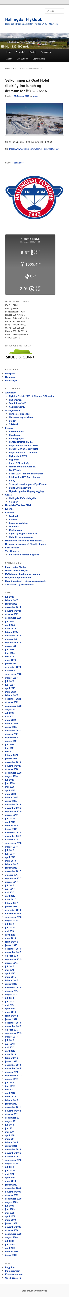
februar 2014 (11, 1015)
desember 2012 (13, 1064)
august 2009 (11, 1202)
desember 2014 (13, 987)
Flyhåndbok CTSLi (18, 456)
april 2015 (10, 973)
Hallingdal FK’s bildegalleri (23, 498)
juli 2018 (9, 850)
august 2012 (11, 1079)
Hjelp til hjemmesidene (21, 536)
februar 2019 (11, 825)
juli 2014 (9, 998)
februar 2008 (11, 1251)
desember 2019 (13, 804)
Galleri (9, 58)
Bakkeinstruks (16, 431)
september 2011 (13, 1117)
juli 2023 (9, 681)
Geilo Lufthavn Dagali (16, 570)
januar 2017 (11, 906)
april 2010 (10, 1177)
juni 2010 (10, 1170)
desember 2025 (13, 607)
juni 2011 (10, 1128)
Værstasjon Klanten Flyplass (24, 554)
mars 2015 (10, 976)
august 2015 (11, 962)
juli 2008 (9, 1241)
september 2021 (13, 737)
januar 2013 (11, 1061)
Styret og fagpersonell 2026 (23, 533)
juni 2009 (10, 1209)
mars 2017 (10, 899)
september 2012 (13, 1075)
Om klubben (22, 58)
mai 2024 (9, 656)
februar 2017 (11, 903)
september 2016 (13, 917)
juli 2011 (9, 1124)
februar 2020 (11, 797)
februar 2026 (11, 600)
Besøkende (46, 51)
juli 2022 (9, 712)
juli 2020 (9, 779)
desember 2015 (13, 948)
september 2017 (13, 878)
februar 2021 (11, 755)
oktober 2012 (11, 1072)
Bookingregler (16, 438)
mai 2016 (9, 931)
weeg (35, 95)
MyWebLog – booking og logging (26, 491)
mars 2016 (10, 938)
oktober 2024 (11, 638)
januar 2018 (11, 867)
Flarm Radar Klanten (15, 566)
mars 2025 (10, 628)
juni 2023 (10, 684)
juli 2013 (9, 1040)
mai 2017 (9, 892)
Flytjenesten (15, 399)
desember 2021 (13, 730)
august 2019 (11, 814)
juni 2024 (10, 653)
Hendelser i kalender (19, 413)
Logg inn (10, 1267)
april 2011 (10, 1135)
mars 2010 (10, 1181)
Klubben (9, 512)
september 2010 (13, 1160)
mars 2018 (10, 860)
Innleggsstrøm (12, 1270)
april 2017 (10, 895)
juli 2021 (9, 744)
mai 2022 (9, 716)
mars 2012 (10, 1096)
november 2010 (13, 1152)
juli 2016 (9, 924)
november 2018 (13, 836)
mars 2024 (10, 660)
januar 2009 (11, 1223)
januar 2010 (11, 1184)
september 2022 (13, 705)
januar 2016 (11, 945)
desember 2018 (13, 832)
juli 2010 (9, 1167)
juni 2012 (10, 1086)
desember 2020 (13, 762)
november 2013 (13, 1026)
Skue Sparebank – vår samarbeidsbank (25, 580)
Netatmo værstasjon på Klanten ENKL (24, 540)
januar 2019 (11, 829)
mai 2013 (9, 1047)
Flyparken (14, 459)
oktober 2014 (11, 991)
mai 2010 (9, 1174)
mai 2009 (9, 1212)
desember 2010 (13, 1149)
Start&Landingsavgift (20, 487)
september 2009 (13, 1198)
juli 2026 (9, 596)
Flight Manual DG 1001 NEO (23, 445)
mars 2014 (10, 1012)
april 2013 (10, 1050)
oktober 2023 (11, 670)
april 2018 (10, 857)
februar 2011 (11, 1142)
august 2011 (11, 1121)
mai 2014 (9, 1005)
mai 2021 (9, 751)
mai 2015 (9, 969)
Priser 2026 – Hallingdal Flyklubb (26, 473)
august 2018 (11, 846)
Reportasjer (11, 380)
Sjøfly (12, 480)
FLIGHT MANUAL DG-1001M (23, 448)
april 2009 (10, 1216)
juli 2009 (9, 1205)
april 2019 (10, 822)
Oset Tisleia (15, 470)
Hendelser (10, 376)
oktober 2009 (11, 1195)
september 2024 (13, 642)
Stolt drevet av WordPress (34, 1290)
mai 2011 (9, 1131)
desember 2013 (13, 1022)
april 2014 (10, 1008)
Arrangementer (13, 410)
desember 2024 (13, 635)
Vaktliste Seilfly (17, 406)
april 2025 (10, 624)
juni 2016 (10, 927)
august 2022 (11, 709)
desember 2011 (13, 1107)
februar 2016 (11, 941)
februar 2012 (11, 1100)
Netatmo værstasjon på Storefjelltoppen (25, 544)
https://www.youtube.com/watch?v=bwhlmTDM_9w (33, 148)
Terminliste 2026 (17, 403)
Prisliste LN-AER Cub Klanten (24, 477)
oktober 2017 (11, 874)
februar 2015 (11, 980)
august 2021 (11, 741)
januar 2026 (11, 603)
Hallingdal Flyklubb (24, 19)
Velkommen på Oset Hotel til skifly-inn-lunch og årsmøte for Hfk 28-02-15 (27, 85)
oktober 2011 (11, 1114)
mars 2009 (10, 1219)
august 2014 (11, 994)
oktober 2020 (11, 769)
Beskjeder (18, 162)
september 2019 (13, 811)
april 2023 (10, 688)
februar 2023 (11, 695)
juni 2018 (10, 853)
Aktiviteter (20, 51)
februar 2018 (11, 864)
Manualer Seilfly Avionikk (22, 466)
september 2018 (13, 843)
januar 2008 (11, 1255)
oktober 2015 (11, 955)
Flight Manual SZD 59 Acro (23, 452)
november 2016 (13, 913)
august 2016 (11, 920)
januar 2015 (11, 983)
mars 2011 (10, 1138)
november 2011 (13, 1110)
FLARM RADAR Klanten (21, 441)
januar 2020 (11, 800)
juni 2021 (10, 748)
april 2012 (10, 1093)
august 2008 (11, 1237)
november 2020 (13, 765)
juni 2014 (10, 1001)
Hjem (8, 51)
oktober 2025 (11, 614)
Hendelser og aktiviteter (21, 417)
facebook (13, 515)
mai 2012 (9, 1089)
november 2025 (13, 610)
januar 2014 (11, 1019)
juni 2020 (10, 783)
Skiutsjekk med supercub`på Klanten (28, 484)
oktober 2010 (11, 1156)
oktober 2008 (11, 1230)
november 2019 (13, 807)
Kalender (9, 508)
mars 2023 (10, 691)
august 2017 (11, 881)
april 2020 (10, 790)
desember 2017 (13, 871)
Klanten (13, 519)
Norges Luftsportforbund (18, 577)
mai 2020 (9, 786)
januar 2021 (11, 758)
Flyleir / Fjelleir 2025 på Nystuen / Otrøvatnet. (32, 396)
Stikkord (13, 424)
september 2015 (13, 959)
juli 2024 (9, 649)
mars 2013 (10, 1054)
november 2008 (13, 1226)
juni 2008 (10, 1244)
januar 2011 (11, 1145)
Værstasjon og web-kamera (19, 584)
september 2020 (13, 772)
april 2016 (10, 934)
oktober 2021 (11, 734)
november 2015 (13, 952)
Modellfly (14, 526)
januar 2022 (11, 726)
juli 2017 (9, 885)
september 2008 (13, 1233)
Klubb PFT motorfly (19, 463)
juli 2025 (9, 621)
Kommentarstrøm (14, 1274)
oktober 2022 (11, 702)
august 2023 (11, 677)
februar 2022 (11, 723)
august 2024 (11, 645)
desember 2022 (13, 698)
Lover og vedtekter (18, 522)
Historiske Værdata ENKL (18, 505)
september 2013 (13, 1033)
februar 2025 (11, 631)
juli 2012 (9, 1082)
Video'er (13, 501)
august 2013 (11, 1036)
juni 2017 (10, 888)
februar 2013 (11, 1057)
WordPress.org (13, 1277)
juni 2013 (10, 1043)
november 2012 (13, 1068)
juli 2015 (9, 966)
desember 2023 (13, 667)
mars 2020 (10, 793)
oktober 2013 (11, 1029)
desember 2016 (13, 910)
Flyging (32, 51)
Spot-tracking (12, 547)
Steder (12, 420)
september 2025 (13, 617)
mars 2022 (10, 719)
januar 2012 (11, 1103)
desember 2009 (13, 1188)
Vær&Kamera (39, 58)
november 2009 (13, 1191)
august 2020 (11, 776)
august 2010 (11, 1163)
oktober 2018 (11, 839)
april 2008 (10, 1248)
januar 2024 (11, 663)
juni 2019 (10, 818)
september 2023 (13, 674)
